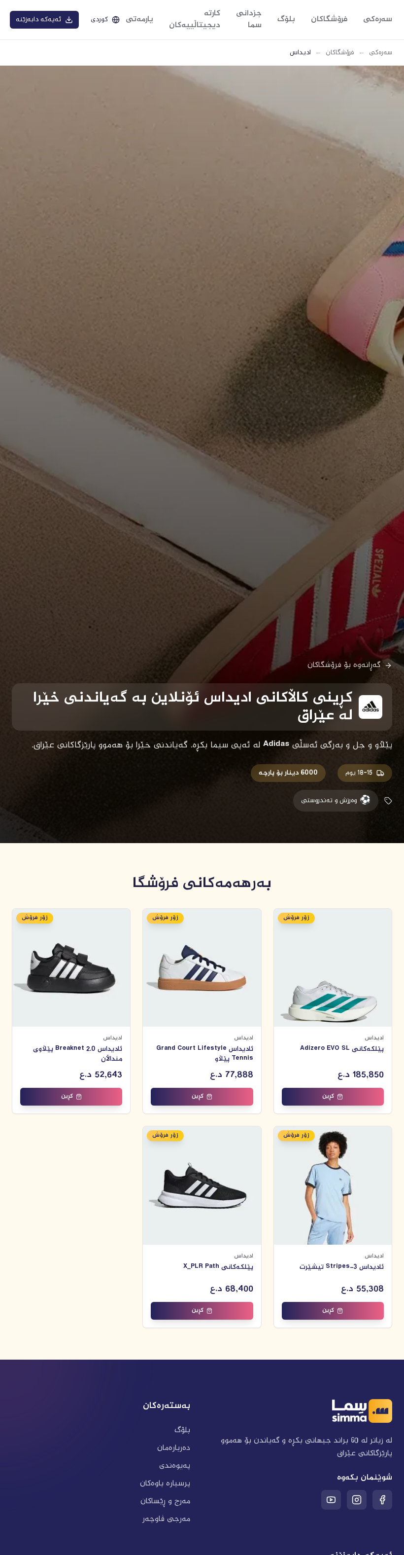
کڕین (328, 1096)
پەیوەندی (174, 1466)
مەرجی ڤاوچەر (166, 1519)
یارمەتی (139, 19)
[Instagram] (357, 1500)
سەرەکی (377, 19)
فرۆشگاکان (329, 19)
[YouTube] (331, 1500)
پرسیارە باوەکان (165, 1483)
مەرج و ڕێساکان (165, 1501)
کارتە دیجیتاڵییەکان (194, 19)
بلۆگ (286, 19)
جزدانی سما (249, 19)
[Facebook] (382, 1500)
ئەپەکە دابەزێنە (38, 20)
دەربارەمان (173, 1448)
